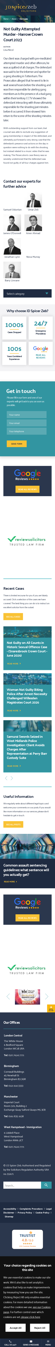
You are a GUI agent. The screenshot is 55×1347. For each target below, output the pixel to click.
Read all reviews (27, 489)
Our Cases (23, 19)
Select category (15, 293)
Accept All (15, 1327)
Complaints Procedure (31, 1209)
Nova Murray (33, 256)
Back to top (51, 1010)
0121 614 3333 (15, 1085)
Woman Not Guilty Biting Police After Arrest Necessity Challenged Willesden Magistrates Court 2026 (27, 695)
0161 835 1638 (16, 1116)
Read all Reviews (41, 356)
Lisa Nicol (8, 49)
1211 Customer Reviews (27, 1246)
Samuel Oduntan (12, 209)
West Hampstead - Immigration (23, 1126)
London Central (13, 1035)
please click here (30, 1316)
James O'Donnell (12, 233)
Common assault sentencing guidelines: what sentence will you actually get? (26, 870)
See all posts (13, 824)
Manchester (11, 1096)
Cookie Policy (42, 1212)
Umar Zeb (33, 209)
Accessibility (9, 1209)
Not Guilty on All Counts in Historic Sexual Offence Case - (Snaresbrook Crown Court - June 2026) (27, 649)
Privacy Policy (25, 1212)
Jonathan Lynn (12, 256)
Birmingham (11, 1065)
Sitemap (9, 1216)
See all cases (13, 616)
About (14, 19)
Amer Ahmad (33, 233)
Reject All (39, 1327)
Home (5, 19)
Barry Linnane (12, 280)
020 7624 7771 (16, 1055)
